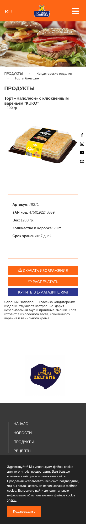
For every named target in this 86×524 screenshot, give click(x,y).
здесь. (11, 500)
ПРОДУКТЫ (13, 74)
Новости (23, 433)
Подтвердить (24, 511)
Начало (21, 424)
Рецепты (22, 451)
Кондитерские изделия (54, 74)
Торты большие (27, 78)
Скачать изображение (45, 271)
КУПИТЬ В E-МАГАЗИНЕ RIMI (43, 292)
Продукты (24, 442)
